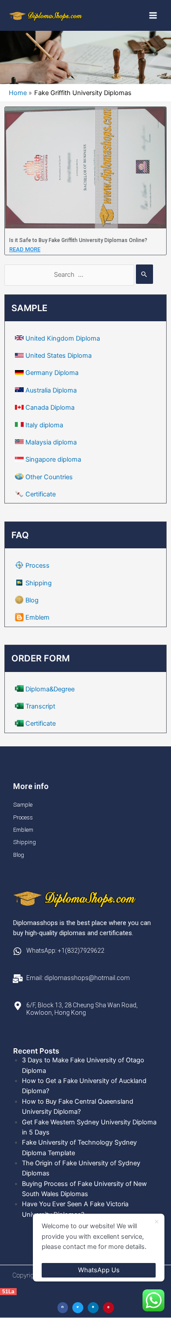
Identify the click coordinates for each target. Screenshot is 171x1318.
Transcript (40, 706)
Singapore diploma (53, 459)
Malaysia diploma (51, 442)
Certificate (40, 494)
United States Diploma (58, 356)
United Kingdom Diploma (62, 338)
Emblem (37, 617)
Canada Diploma (50, 407)
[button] (62, 1307)
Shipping (38, 583)
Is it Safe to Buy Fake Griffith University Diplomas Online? (78, 240)
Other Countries (49, 477)
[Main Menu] (153, 15)
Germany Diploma (51, 373)
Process (37, 565)
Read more (24, 249)
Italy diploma (44, 425)
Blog (32, 600)
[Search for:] (78, 275)
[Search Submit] (144, 274)
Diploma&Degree (50, 689)
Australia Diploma (51, 390)
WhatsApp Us (99, 1270)
